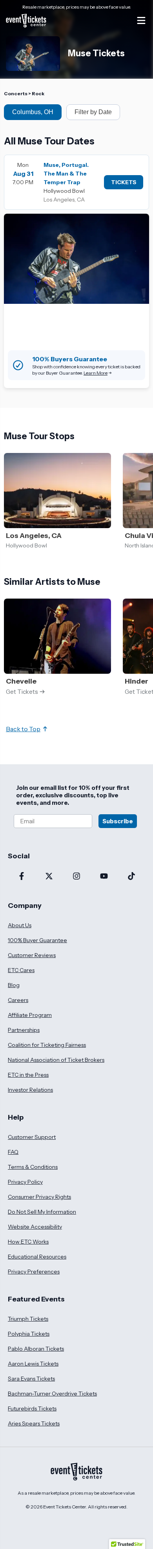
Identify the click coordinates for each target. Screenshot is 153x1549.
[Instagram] (76, 876)
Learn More (95, 373)
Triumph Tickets (28, 1318)
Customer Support (32, 1136)
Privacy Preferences (34, 1271)
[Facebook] (21, 876)
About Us (19, 925)
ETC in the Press (28, 1074)
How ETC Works (28, 1241)
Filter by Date (93, 112)
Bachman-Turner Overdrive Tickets (52, 1393)
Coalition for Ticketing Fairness (47, 1044)
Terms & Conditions (33, 1166)
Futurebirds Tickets (32, 1408)
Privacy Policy (25, 1181)
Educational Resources (37, 1256)
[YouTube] (104, 876)
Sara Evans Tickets (31, 1378)
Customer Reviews (32, 955)
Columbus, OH (32, 112)
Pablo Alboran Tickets (36, 1348)
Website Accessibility (35, 1226)
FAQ (13, 1151)
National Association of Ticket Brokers (56, 1059)
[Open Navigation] (141, 20)
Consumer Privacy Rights (39, 1196)
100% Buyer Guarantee (37, 940)
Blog (14, 985)
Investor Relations (30, 1089)
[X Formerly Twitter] (49, 876)
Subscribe (117, 821)
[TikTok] (131, 876)
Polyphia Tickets (28, 1333)
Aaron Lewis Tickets (33, 1363)
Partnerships (24, 1029)
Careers (18, 1000)
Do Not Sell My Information (42, 1211)
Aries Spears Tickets (34, 1423)
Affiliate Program (30, 1014)
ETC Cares (21, 970)
